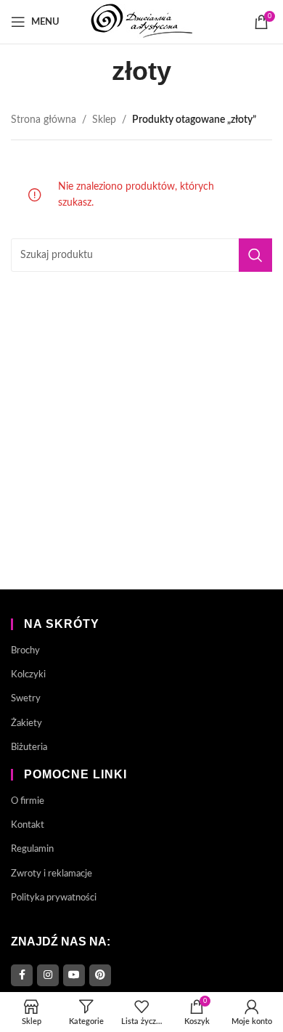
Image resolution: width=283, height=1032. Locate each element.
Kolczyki (28, 675)
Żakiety (26, 723)
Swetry (26, 699)
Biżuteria (29, 747)
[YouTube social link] (74, 975)
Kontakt (27, 825)
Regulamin (32, 849)
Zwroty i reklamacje (51, 874)
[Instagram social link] (48, 975)
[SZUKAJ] (255, 255)
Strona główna (43, 120)
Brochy (25, 651)
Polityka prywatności (54, 898)
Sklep (104, 120)
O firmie (27, 801)
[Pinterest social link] (100, 975)
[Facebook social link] (22, 975)
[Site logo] (141, 22)
